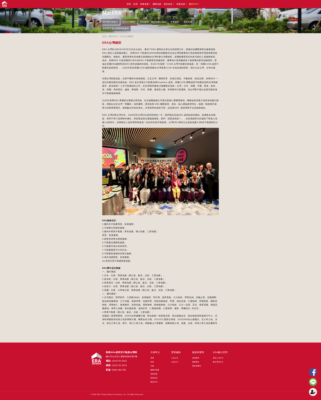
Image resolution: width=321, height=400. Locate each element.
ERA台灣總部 (129, 22)
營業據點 (175, 22)
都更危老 (168, 4)
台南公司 (174, 362)
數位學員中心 (218, 362)
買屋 (129, 4)
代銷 (152, 366)
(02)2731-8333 (119, 365)
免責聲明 (195, 358)
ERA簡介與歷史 (110, 22)
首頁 (104, 36)
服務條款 (195, 362)
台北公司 (174, 358)
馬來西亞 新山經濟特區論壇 (116, 28)
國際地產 (157, 4)
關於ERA (193, 4)
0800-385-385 (119, 370)
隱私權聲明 (196, 366)
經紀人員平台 (218, 358)
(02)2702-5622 (119, 361)
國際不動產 (154, 370)
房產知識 (180, 4)
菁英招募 (188, 22)
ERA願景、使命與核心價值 (153, 22)
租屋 (135, 4)
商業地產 (144, 4)
